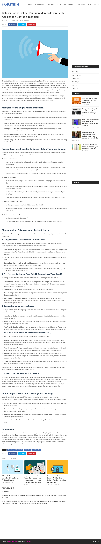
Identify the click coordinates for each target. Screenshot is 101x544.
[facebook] (93, 541)
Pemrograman (39, 4)
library (74, 82)
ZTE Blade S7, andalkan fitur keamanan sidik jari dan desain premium (90, 146)
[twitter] (96, 541)
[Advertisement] (84, 22)
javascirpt (75, 75)
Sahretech (10, 4)
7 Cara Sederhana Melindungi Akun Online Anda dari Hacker (10, 478)
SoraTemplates (12, 541)
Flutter (74, 72)
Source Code (61, 4)
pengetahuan (18, 449)
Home (30, 4)
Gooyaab (28, 541)
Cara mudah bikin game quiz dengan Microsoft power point (89, 100)
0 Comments (25, 20)
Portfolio (92, 4)
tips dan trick (36, 449)
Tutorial (51, 4)
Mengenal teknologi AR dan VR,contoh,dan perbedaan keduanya (89, 111)
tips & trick (27, 449)
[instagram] (98, 541)
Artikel (71, 4)
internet (10, 449)
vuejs (73, 88)
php (73, 85)
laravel (74, 78)
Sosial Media (80, 4)
